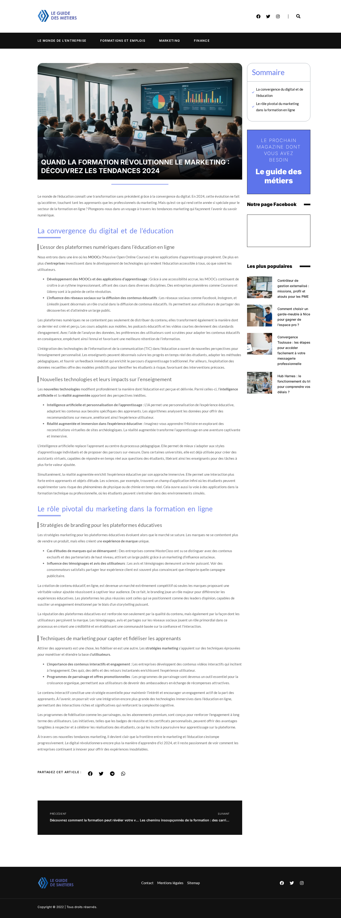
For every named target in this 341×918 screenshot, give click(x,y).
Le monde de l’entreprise (62, 40)
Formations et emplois (122, 40)
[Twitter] (268, 16)
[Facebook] (258, 16)
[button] (90, 773)
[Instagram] (278, 16)
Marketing (169, 40)
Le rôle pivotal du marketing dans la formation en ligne (277, 106)
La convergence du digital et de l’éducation (279, 92)
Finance (202, 40)
